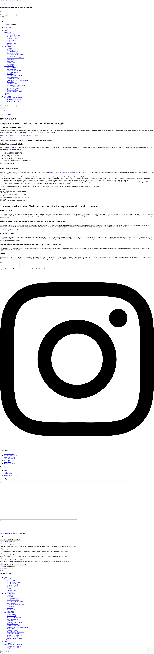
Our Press (6, 93)
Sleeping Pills (7, 579)
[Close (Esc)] (0, 568)
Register (10, 27)
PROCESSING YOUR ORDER (13, 645)
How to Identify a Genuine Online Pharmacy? (13, 230)
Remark (15, 550)
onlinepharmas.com (6, 533)
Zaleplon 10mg (11, 43)
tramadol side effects (9, 457)
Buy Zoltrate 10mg (12, 37)
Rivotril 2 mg (11, 62)
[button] (2, 653)
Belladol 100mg (11, 67)
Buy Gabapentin (11, 69)
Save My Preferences (13, 564)
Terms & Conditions (9, 463)
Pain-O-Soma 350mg (13, 86)
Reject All (10, 539)
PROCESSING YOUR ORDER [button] (13, 98)
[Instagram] (77, 447)
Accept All (17, 539)
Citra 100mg (10, 74)
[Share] (2, 568)
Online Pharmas (11, 147)
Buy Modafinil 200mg (13, 35)
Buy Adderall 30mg (12, 51)
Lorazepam (10, 61)
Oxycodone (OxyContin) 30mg (16, 85)
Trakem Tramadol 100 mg (14, 91)
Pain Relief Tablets (9, 612)
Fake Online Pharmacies (10, 455)
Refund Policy (8, 473)
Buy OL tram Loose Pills (14, 70)
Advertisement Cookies (8, 560)
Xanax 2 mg (10, 64)
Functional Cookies (7, 550)
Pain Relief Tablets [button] (9, 66)
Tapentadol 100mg (12, 90)
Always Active (17, 545)
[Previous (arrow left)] (0, 570)
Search (2, 16)
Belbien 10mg (11, 34)
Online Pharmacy (5, 4)
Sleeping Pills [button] (7, 32)
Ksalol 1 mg (10, 59)
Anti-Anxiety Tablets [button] (9, 46)
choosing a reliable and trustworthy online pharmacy (63, 172)
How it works (7, 96)
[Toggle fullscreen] (4, 568)
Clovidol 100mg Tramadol (14, 75)
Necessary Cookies (7, 545)
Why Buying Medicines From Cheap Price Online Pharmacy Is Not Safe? (21, 135)
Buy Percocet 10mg (12, 72)
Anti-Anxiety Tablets (9, 593)
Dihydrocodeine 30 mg (13, 78)
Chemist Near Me (9, 454)
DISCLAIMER (8, 460)
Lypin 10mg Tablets (12, 40)
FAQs (5, 95)
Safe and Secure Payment (14, 99)
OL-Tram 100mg (12, 83)
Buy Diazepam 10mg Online (15, 54)
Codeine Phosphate (12, 77)
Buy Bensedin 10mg (13, 53)
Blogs (5, 472)
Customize (3, 539)
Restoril (9, 42)
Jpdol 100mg (10, 82)
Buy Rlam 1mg (11, 56)
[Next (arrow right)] (2, 570)
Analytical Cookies (7, 555)
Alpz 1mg (10, 50)
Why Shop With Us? (13, 101)
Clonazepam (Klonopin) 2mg (15, 58)
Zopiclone (10, 45)
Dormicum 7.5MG (12, 38)
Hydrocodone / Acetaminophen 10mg (17, 80)
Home (5, 30)
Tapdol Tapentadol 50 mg (14, 88)
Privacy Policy (8, 462)
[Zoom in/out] (6, 568)
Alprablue (10, 48)
